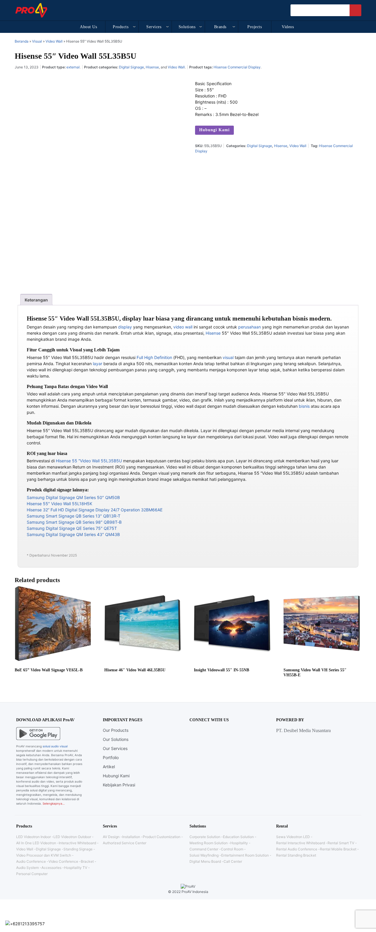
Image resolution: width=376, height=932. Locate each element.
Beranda (21, 41)
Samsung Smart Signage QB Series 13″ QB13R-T (73, 515)
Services (153, 27)
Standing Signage (78, 849)
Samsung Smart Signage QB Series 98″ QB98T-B (74, 522)
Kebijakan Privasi (119, 784)
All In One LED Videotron (36, 843)
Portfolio (111, 757)
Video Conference (63, 861)
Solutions (187, 27)
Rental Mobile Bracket (338, 849)
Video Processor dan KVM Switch (43, 855)
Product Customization (161, 837)
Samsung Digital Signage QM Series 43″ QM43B (73, 534)
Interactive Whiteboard (77, 843)
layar (97, 363)
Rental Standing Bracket (296, 855)
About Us (88, 27)
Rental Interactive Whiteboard (300, 843)
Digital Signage (131, 67)
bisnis (304, 406)
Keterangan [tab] (36, 299)
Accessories (51, 867)
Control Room (232, 849)
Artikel (109, 766)
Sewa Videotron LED (293, 837)
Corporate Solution (204, 837)
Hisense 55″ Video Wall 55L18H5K (59, 503)
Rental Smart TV (341, 843)
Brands (220, 27)
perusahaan (249, 326)
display (125, 326)
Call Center (233, 861)
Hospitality (239, 843)
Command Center (203, 849)
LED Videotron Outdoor (72, 837)
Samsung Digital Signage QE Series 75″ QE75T (72, 528)
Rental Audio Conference (296, 849)
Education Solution (238, 837)
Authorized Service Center (124, 843)
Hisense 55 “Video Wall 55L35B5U (89, 460)
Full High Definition (154, 357)
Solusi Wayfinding (204, 855)
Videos (288, 27)
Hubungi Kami (214, 130)
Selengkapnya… (54, 803)
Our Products (115, 730)
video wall (182, 326)
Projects (254, 27)
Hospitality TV (75, 867)
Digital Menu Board (205, 861)
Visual (37, 41)
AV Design (111, 837)
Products (120, 27)
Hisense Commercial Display (237, 67)
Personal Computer (32, 874)
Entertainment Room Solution (245, 855)
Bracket (87, 861)
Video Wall (54, 41)
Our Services (115, 748)
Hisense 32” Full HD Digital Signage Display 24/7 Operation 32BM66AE (94, 509)
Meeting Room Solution (208, 843)
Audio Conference (31, 861)
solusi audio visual (55, 746)
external (73, 67)
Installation (131, 837)
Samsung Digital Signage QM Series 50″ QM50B (73, 497)
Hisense (152, 67)
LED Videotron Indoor (33, 837)
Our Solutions (115, 739)
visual (228, 357)
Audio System (27, 867)
